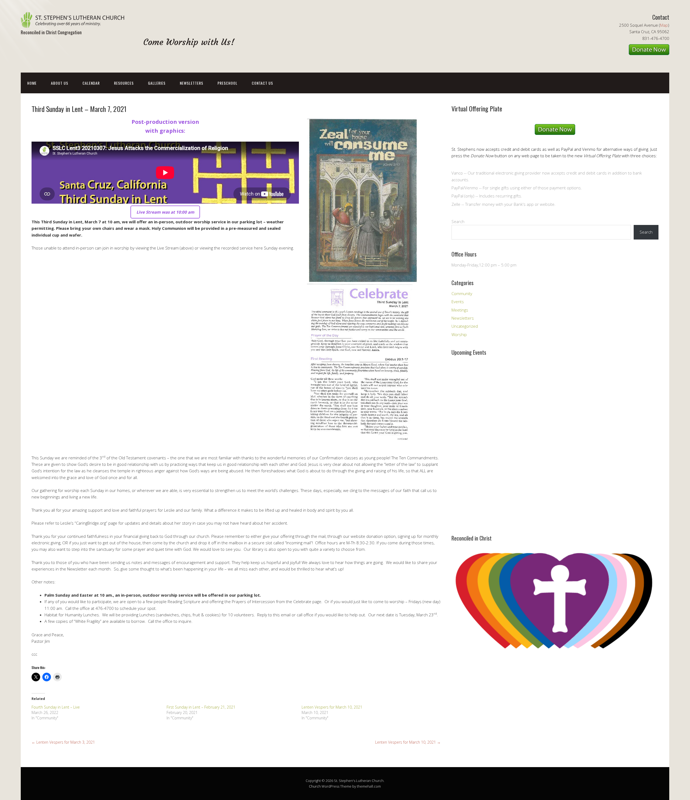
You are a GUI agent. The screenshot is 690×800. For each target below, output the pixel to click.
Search (457, 221)
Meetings (459, 310)
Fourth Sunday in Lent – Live (56, 707)
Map (664, 25)
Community (461, 293)
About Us (59, 83)
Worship (459, 334)
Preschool (227, 83)
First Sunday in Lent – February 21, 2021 (201, 707)
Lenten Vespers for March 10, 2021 (332, 707)
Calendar (91, 83)
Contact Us (262, 83)
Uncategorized (464, 326)
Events (457, 301)
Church (315, 786)
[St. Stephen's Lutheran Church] (75, 23)
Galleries (156, 83)
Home (32, 83)
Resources (124, 83)
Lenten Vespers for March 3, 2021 (63, 742)
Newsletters (191, 83)
